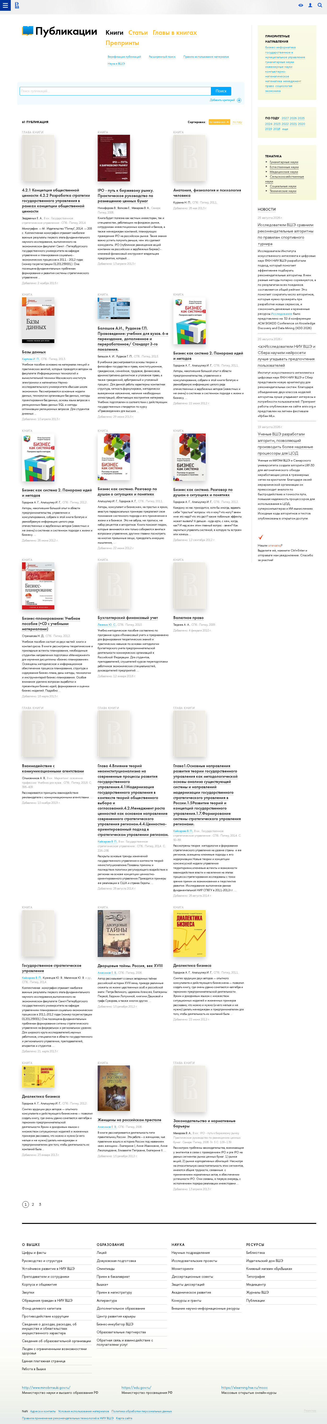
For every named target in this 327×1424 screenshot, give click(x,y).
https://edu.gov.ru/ (136, 1387)
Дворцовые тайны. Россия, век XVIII (130, 965)
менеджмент (292, 81)
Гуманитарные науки (284, 162)
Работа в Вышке (34, 1369)
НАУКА (178, 1244)
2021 (293, 124)
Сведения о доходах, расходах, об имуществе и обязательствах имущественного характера (49, 1328)
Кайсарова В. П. (107, 842)
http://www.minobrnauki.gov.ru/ (46, 1387)
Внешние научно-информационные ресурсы (206, 1308)
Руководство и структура (42, 1260)
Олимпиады (106, 1268)
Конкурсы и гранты (186, 1300)
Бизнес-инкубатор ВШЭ (115, 1324)
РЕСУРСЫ (255, 1244)
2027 (285, 118)
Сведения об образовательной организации (56, 1341)
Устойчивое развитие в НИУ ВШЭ (48, 1268)
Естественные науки (284, 167)
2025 (301, 118)
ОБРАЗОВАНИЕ (110, 1244)
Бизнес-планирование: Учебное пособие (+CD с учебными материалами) (51, 623)
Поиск (221, 91)
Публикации (66, 30)
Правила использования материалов (206, 57)
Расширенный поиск (162, 57)
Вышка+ (102, 1284)
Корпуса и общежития (39, 1284)
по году (237, 122)
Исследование (281, 313)
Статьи (138, 32)
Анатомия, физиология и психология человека (207, 192)
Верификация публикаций (124, 57)
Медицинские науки (284, 171)
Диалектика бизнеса (192, 965)
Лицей (102, 1252)
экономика (273, 91)
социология (283, 86)
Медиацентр (256, 1284)
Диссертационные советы (192, 1276)
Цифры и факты (34, 1252)
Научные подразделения (191, 1252)
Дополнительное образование (121, 1308)
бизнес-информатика (280, 47)
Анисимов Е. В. (107, 973)
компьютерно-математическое (277, 73)
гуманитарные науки (279, 62)
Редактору (310, 1410)
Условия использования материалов (83, 1411)
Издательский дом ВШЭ (264, 1260)
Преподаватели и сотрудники (45, 1276)
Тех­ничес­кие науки (283, 191)
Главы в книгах (175, 32)
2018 (276, 129)
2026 (293, 118)
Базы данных (34, 352)
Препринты (122, 43)
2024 (268, 124)
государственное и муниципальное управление (285, 54)
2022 (285, 124)
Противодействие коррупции (45, 1316)
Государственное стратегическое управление (51, 968)
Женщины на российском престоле (129, 1119)
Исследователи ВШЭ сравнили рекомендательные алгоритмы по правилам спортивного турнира (285, 234)
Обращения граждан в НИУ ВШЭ (47, 1300)
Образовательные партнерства (121, 1332)
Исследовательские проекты (194, 1260)
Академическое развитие (191, 1292)
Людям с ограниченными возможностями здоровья (54, 1350)
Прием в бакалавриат (113, 1276)
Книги (115, 32)
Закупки (28, 1292)
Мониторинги (182, 1268)
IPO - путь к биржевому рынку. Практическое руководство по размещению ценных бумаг (125, 195)
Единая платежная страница (43, 1361)
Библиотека (255, 1252)
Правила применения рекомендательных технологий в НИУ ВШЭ (68, 1418)
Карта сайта (124, 1418)
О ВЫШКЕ (31, 1244)
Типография (255, 1276)
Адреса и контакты (43, 1411)
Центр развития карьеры (116, 1316)
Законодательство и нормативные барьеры (204, 1123)
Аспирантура (107, 1300)
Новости (267, 209)
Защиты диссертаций (188, 1284)
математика (273, 81)
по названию (217, 122)
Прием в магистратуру (114, 1292)
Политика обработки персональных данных (142, 1411)
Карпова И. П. (30, 359)
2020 (301, 124)
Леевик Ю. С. (107, 625)
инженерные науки (278, 66)
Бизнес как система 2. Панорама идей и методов (208, 355)
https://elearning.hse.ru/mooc (244, 1387)
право (269, 86)
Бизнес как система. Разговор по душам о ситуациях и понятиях (127, 491)
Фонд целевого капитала (41, 1308)
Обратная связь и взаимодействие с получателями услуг (125, 1342)
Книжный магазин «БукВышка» (269, 1268)
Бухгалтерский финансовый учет (128, 617)
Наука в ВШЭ (116, 64)
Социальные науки (283, 186)
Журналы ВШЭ (257, 1292)
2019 (268, 129)
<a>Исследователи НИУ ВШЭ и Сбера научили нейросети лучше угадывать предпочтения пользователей (286, 355)
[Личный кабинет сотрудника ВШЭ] (310, 5)
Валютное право (188, 617)
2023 (277, 124)
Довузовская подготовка (116, 1260)
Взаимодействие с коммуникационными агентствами (53, 768)
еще (285, 129)
